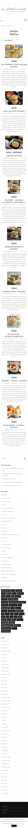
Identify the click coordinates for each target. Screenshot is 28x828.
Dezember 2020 (6, 757)
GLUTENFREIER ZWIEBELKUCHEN (11, 485)
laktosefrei (18, 608)
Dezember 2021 (6, 730)
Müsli (3, 541)
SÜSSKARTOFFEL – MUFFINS (14, 292)
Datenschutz (5, 809)
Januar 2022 (5, 727)
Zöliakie (4, 577)
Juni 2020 (4, 777)
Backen (3, 593)
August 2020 (5, 770)
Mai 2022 (4, 720)
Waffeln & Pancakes (7, 571)
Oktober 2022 (5, 704)
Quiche (11, 616)
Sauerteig (4, 554)
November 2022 (6, 700)
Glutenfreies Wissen (17, 602)
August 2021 (5, 734)
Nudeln (12, 613)
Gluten (3, 514)
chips (3, 596)
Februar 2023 (5, 690)
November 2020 (6, 760)
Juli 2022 (4, 714)
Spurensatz (4, 561)
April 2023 (4, 684)
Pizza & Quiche (5, 547)
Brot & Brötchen (6, 501)
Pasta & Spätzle (6, 544)
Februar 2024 (5, 664)
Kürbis (12, 608)
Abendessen (6, 590)
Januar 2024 (5, 667)
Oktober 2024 (5, 647)
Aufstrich (18, 590)
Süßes (4, 622)
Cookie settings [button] (20, 823)
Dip (13, 596)
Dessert (8, 596)
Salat (3, 551)
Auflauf (4, 494)
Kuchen (4, 531)
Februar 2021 (5, 750)
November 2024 (6, 644)
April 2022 (4, 724)
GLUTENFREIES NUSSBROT (9, 479)
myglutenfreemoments (9, 69)
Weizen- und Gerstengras (8, 574)
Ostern (16, 613)
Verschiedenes (17, 152)
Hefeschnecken (13, 605)
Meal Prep (4, 610)
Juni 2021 (4, 737)
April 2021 (4, 743)
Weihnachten (6, 628)
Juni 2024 (4, 654)
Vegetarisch (7, 625)
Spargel (9, 619)
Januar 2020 (5, 793)
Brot (9, 593)
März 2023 (4, 687)
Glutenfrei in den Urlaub (7, 518)
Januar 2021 (5, 753)
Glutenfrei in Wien (6, 521)
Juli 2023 (4, 677)
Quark (7, 616)
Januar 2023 (5, 694)
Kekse (3, 528)
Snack (4, 619)
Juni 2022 (4, 717)
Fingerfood (4, 599)
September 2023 (6, 674)
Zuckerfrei (6, 631)
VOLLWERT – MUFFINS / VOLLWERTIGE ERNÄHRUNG (14, 201)
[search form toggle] (26, 19)
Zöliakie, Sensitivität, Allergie (8, 581)
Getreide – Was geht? (7, 511)
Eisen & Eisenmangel (7, 508)
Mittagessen (11, 611)
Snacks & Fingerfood (7, 557)
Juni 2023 (4, 681)
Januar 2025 (5, 641)
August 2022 (5, 710)
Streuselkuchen (20, 619)
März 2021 (4, 747)
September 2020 (6, 767)
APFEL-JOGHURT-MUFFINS (14, 111)
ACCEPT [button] (14, 825)
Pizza (3, 616)
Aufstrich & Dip (5, 498)
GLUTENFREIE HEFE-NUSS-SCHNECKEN (12, 482)
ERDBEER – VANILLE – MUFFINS (14, 381)
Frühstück (13, 599)
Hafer (3, 524)
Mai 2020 (4, 780)
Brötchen (20, 593)
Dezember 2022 (6, 697)
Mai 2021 (4, 740)
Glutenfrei (5, 602)
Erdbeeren (17, 596)
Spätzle (14, 619)
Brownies (14, 593)
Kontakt (4, 812)
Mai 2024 (4, 657)
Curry (3, 504)
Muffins (14, 61)
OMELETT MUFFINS (14, 156)
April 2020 (4, 783)
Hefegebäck (4, 605)
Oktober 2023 (5, 671)
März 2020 (4, 786)
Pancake (22, 613)
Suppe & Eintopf (6, 564)
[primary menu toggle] (2, 20)
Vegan (11, 623)
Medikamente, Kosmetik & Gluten (10, 534)
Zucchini (14, 628)
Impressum (5, 806)
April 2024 (4, 661)
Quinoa (15, 616)
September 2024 (6, 651)
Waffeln (17, 625)
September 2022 (6, 707)
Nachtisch (7, 613)
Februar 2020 (5, 790)
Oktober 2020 (5, 763)
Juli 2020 (4, 773)
